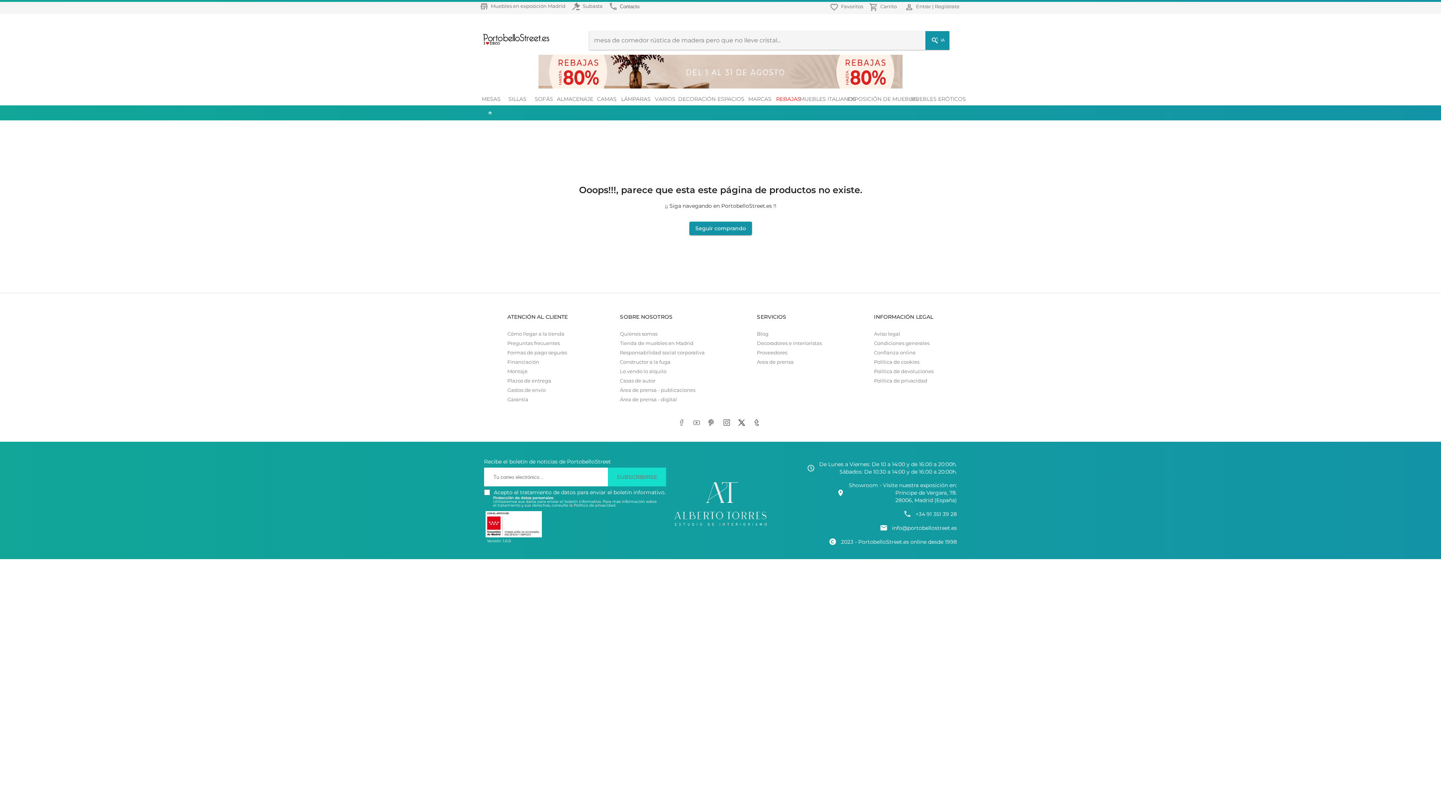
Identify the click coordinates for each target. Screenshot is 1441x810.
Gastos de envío (526, 390)
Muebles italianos (828, 99)
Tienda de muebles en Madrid (656, 343)
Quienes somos (638, 334)
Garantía (517, 399)
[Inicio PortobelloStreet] (514, 43)
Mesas (491, 99)
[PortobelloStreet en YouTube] (697, 423)
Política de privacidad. (595, 505)
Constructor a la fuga (645, 362)
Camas (607, 99)
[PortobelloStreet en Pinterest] (712, 423)
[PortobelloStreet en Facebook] (682, 423)
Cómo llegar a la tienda (535, 334)
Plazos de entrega (529, 381)
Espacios (731, 99)
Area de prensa (775, 362)
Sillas (517, 99)
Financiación (523, 362)
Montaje (517, 371)
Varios (665, 99)
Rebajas (788, 99)
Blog (763, 334)
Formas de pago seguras (537, 353)
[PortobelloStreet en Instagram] (728, 423)
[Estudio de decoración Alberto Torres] (720, 526)
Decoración (697, 99)
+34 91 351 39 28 (936, 514)
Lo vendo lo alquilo (643, 371)
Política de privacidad (900, 381)
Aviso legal (887, 334)
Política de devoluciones (904, 371)
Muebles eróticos (938, 99)
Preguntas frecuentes (533, 343)
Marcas (760, 99)
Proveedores (772, 353)
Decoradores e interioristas (789, 343)
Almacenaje (575, 99)
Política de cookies (896, 362)
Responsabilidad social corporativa (662, 353)
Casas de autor (638, 381)
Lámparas (636, 99)
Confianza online (895, 353)
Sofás (544, 99)
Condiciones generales (902, 343)
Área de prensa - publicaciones (657, 390)
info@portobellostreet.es (924, 528)
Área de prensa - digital (648, 399)
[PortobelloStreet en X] (743, 423)
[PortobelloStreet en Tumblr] (758, 423)
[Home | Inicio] (489, 112)
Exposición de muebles (883, 99)
